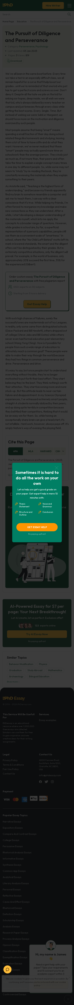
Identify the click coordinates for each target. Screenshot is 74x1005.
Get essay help (37, 527)
